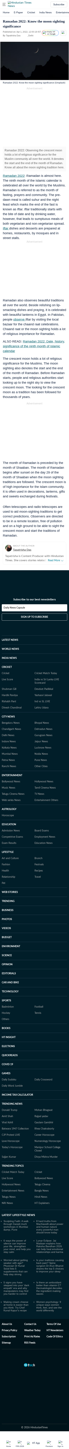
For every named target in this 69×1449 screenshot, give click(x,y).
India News (45, 12)
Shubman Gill (9, 689)
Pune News (40, 760)
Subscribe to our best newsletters (34, 599)
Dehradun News (43, 729)
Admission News (11, 830)
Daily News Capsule (14, 608)
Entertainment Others (46, 800)
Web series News (11, 800)
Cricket (31, 12)
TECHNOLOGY (10, 991)
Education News (43, 843)
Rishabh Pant (9, 701)
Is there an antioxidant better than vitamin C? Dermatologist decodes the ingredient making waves (49, 1288)
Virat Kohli (7, 1122)
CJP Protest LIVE (11, 1135)
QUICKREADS (10, 1055)
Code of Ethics (55, 1336)
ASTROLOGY (9, 809)
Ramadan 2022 (14, 176)
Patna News (8, 760)
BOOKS (6, 1028)
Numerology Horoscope (47, 1141)
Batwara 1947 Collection (15, 1129)
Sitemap (6, 1343)
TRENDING (8, 901)
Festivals (39, 864)
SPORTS (6, 1000)
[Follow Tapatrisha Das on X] (25, 35)
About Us (7, 1324)
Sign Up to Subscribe (34, 617)
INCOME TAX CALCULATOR (17, 1095)
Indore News (9, 741)
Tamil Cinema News (45, 788)
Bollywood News (11, 781)
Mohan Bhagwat (43, 1110)
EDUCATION (9, 824)
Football (38, 1007)
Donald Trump (9, 1110)
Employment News (44, 837)
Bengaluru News (11, 723)
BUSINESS (7, 910)
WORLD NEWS (10, 649)
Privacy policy (9, 1330)
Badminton (8, 1007)
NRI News (7, 1203)
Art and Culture (10, 858)
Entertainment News (13, 1191)
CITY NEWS (8, 717)
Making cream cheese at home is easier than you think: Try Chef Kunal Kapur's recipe (16, 1306)
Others (5, 1019)
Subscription (9, 1336)
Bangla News (41, 1191)
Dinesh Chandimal (12, 708)
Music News (8, 788)
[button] (4, 4)
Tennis (37, 1013)
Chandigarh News (11, 729)
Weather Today (32, 1330)
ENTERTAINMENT (12, 775)
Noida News (41, 754)
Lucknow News (42, 748)
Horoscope (8, 815)
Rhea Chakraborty (44, 1129)
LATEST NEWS (10, 640)
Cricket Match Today (45, 673)
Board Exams (41, 830)
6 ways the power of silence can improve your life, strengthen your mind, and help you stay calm (17, 1246)
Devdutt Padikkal (43, 689)
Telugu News (9, 1197)
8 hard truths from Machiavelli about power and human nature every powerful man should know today (49, 1227)
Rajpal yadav (41, 1116)
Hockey (6, 1013)
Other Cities (41, 766)
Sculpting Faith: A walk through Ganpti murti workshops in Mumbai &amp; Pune (16, 1225)
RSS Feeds (29, 1343)
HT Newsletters (55, 1330)
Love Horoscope (10, 1141)
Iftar (6, 228)
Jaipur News (41, 741)
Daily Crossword (43, 1079)
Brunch (38, 858)
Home (6, 12)
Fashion (6, 864)
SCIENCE (7, 955)
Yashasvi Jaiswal (43, 695)
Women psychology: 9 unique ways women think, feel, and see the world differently (49, 1306)
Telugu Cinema (42, 1184)
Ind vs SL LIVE (42, 701)
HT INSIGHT (9, 1037)
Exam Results (9, 843)
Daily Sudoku (9, 1079)
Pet (3, 883)
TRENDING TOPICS (13, 1166)
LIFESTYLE (8, 852)
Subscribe (58, 4)
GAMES (6, 1073)
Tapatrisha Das (22, 549)
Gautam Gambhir (43, 1122)
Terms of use (54, 1324)
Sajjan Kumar (9, 1157)
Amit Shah (7, 1116)
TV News (39, 794)
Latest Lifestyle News (18, 1215)
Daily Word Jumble (12, 1086)
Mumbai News (10, 754)
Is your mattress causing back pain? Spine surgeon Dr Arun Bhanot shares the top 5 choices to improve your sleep (50, 1266)
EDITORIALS (9, 973)
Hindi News (40, 1197)
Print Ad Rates (32, 1336)
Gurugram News (43, 735)
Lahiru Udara (41, 708)
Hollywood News (43, 781)
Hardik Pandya (10, 695)
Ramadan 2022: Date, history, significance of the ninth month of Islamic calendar (34, 346)
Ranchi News (9, 766)
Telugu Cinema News (13, 794)
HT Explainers (42, 1203)
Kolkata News (9, 748)
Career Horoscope (44, 1135)
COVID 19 (7, 1064)
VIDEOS (6, 928)
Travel (37, 877)
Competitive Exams (12, 837)
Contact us (30, 1324)
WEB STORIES (10, 892)
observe (19, 319)
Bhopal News (41, 723)
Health (5, 871)
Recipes (38, 871)
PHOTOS (7, 919)
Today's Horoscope (12, 1147)
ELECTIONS (8, 1046)
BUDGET (7, 937)
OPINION (7, 964)
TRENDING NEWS (12, 1104)
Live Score (7, 679)
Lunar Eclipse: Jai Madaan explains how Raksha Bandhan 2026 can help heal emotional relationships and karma (49, 1246)
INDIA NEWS (9, 658)
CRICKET (7, 667)
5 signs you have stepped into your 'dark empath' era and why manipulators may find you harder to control (16, 1288)
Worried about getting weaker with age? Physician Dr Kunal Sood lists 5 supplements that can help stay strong (16, 1267)
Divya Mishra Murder (46, 1157)
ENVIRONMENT (11, 946)
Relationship (8, 877)
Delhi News (8, 735)
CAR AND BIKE (10, 982)
